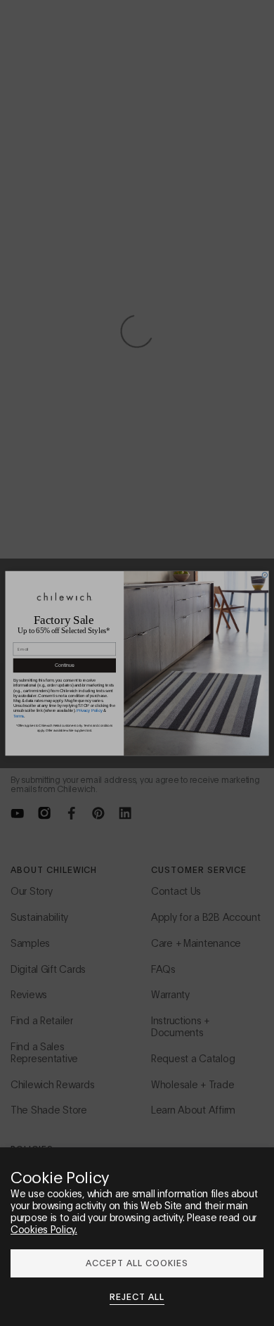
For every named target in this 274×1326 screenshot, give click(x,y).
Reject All (137, 1296)
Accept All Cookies (137, 1262)
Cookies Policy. (44, 1228)
